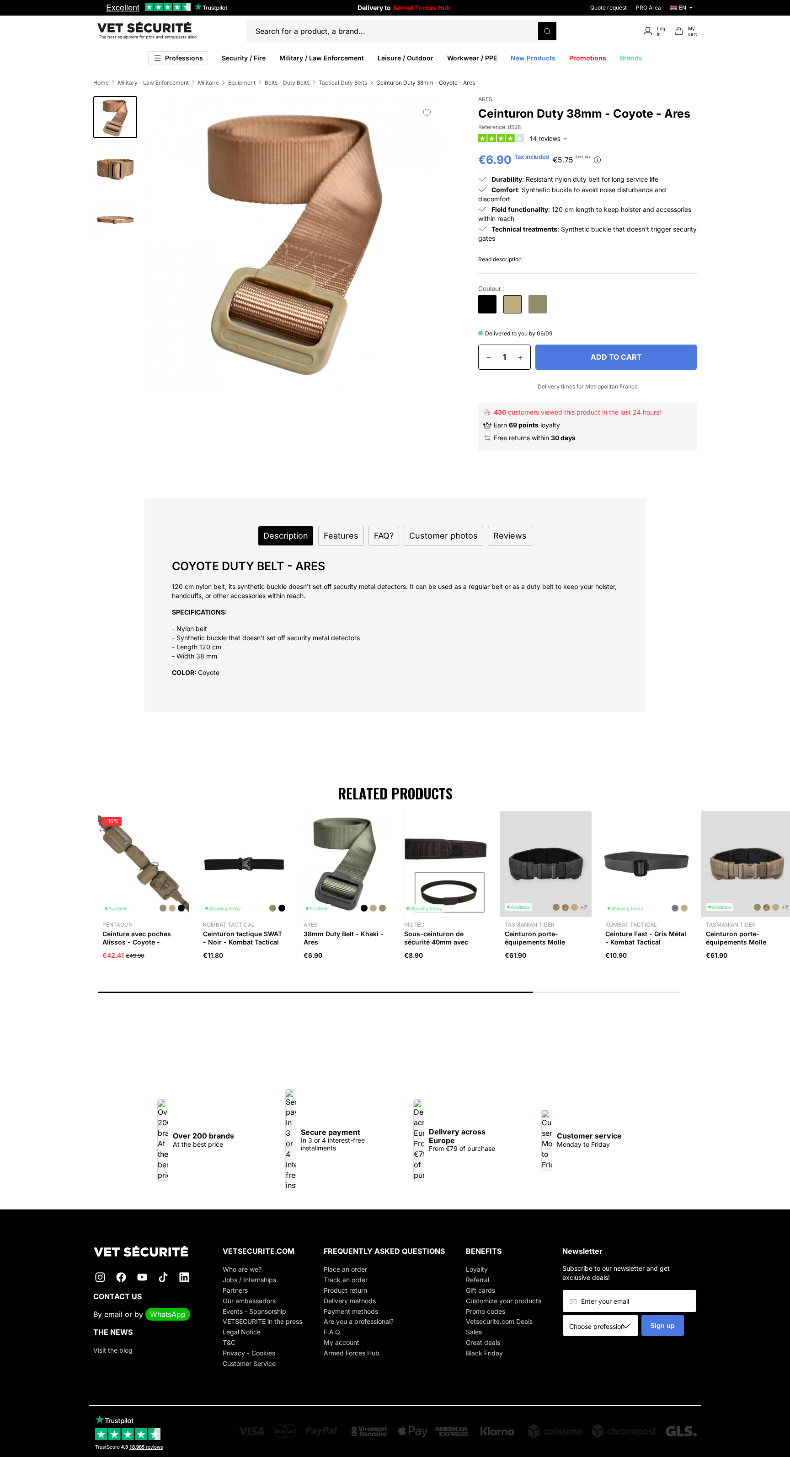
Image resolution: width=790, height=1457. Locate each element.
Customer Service (249, 1363)
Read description (500, 259)
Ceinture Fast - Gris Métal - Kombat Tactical (645, 938)
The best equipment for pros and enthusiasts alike (148, 36)
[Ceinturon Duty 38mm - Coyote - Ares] (512, 304)
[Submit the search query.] (547, 31)
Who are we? (242, 1269)
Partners (235, 1290)
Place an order (345, 1269)
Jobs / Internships (249, 1280)
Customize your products (503, 1301)
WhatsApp (168, 1314)
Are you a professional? (359, 1321)
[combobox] (603, 1326)
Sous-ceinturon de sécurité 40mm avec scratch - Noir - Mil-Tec (441, 942)
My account (341, 1342)
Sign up (663, 1325)
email (113, 1314)
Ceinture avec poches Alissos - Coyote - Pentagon (136, 942)
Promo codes (485, 1311)
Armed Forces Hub (351, 1353)
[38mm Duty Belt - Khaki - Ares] (537, 304)
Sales (474, 1332)
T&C (229, 1342)
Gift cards (480, 1290)
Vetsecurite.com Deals (499, 1321)
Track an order (346, 1280)
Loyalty (477, 1269)
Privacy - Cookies (249, 1353)
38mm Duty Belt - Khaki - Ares (344, 938)
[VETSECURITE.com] (147, 1251)
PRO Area (648, 7)
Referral (477, 1280)
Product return (345, 1290)
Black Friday (484, 1353)
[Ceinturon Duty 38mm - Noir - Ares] (487, 304)
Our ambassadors (249, 1301)
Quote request (608, 7)
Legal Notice (242, 1332)
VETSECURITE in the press (262, 1321)
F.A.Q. (333, 1332)
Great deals (483, 1342)
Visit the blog (113, 1350)
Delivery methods (350, 1301)
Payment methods (351, 1311)
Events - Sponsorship (254, 1311)
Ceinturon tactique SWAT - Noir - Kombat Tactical (242, 938)
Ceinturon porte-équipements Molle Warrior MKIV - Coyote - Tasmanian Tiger (744, 946)
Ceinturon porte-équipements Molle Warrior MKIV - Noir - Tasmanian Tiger (539, 946)
